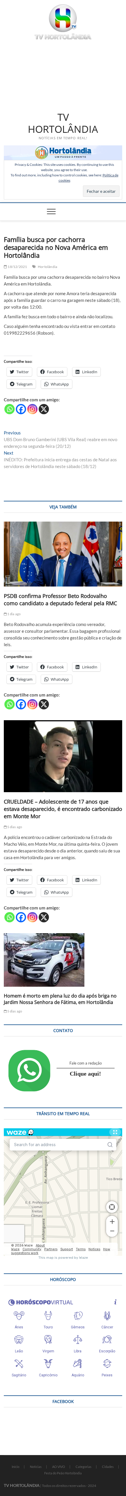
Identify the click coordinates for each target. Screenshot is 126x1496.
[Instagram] (32, 409)
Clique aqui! (85, 1073)
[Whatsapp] (9, 409)
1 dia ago (14, 614)
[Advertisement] (63, 74)
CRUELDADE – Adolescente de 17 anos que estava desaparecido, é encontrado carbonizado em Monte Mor (63, 809)
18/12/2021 (17, 266)
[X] (44, 409)
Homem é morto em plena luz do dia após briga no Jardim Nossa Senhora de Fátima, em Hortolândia (60, 999)
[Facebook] (21, 409)
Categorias (83, 1467)
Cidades (108, 1467)
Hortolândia (47, 266)
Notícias (36, 1467)
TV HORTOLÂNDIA (63, 123)
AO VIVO (58, 1467)
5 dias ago (14, 827)
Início (15, 1467)
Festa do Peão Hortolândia (63, 1473)
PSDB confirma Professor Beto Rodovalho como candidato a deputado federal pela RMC (60, 599)
